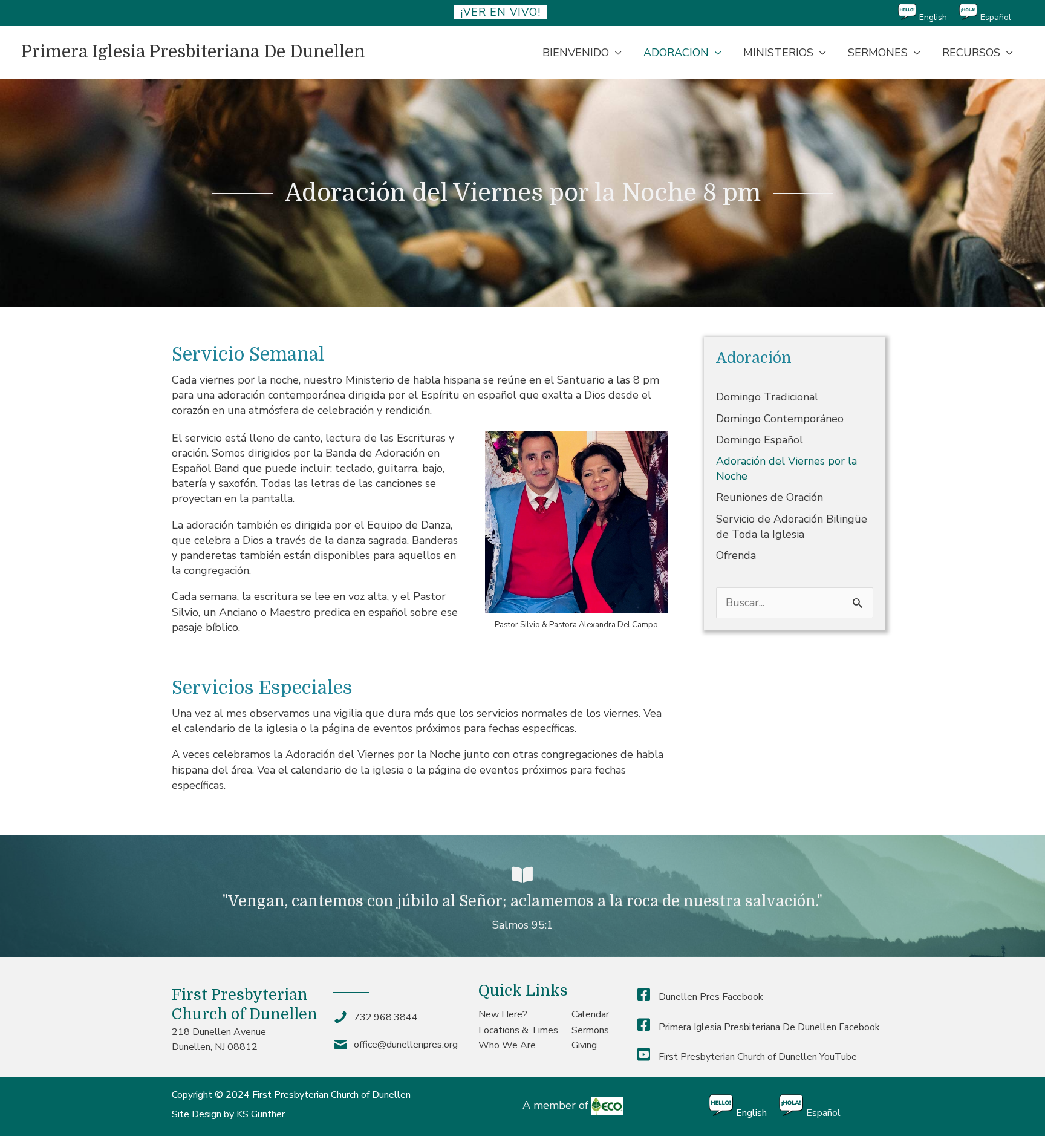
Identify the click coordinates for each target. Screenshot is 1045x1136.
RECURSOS (971, 52)
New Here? (502, 1014)
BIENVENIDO (575, 52)
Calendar (590, 1014)
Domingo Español (759, 440)
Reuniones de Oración (769, 497)
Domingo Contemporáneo (780, 418)
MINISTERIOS (778, 52)
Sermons (590, 1030)
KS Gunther (260, 1114)
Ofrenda (736, 555)
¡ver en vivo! (500, 12)
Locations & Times (518, 1030)
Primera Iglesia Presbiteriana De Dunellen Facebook (768, 1027)
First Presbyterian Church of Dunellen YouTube (756, 1056)
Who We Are (507, 1045)
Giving (584, 1045)
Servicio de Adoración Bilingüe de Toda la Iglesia (791, 526)
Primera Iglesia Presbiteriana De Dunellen (193, 52)
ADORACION (676, 52)
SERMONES (878, 52)
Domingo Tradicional (767, 397)
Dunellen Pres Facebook (709, 997)
